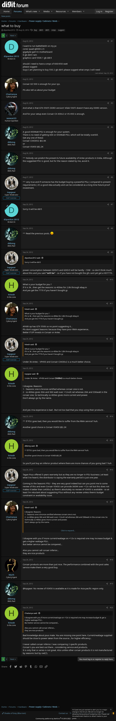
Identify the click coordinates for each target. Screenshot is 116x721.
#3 (112, 103)
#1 (112, 41)
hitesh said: (29, 309)
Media (46, 11)
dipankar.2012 (9, 30)
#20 (111, 607)
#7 (112, 204)
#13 (111, 368)
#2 (112, 79)
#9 (112, 252)
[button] (39, 11)
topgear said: (30, 374)
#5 (112, 153)
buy (35, 30)
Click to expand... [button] (68, 530)
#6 (112, 177)
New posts (5, 16)
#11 (111, 303)
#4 (112, 127)
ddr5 (47, 30)
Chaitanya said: (31, 613)
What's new (31, 11)
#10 (111, 279)
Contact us (63, 713)
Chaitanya (11, 94)
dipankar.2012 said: (32, 258)
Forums (18, 11)
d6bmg (11, 142)
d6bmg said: (30, 446)
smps (53, 30)
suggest (61, 30)
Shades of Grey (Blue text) (15, 713)
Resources (61, 11)
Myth (11, 574)
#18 (111, 560)
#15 (111, 440)
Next (12, 35)
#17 (111, 502)
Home (6, 11)
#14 (111, 416)
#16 (111, 470)
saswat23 (11, 118)
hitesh (11, 294)
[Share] (108, 41)
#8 (112, 228)
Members (76, 11)
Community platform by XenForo (58, 718)
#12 (111, 339)
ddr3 (41, 30)
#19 (111, 583)
